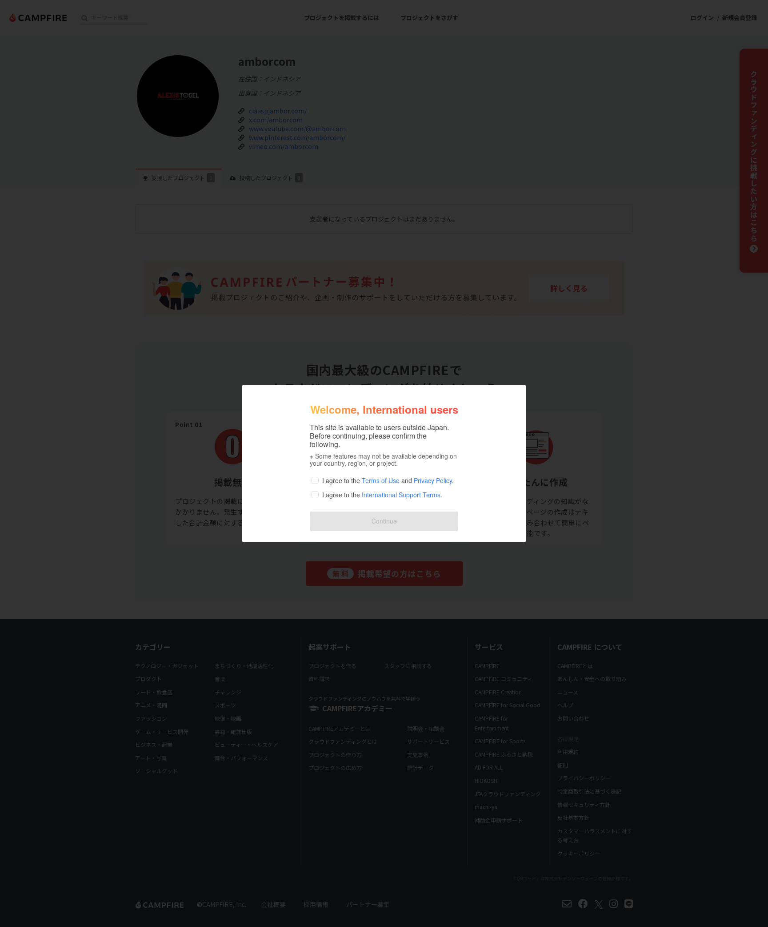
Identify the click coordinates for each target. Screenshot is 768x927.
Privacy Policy (433, 480)
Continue (384, 520)
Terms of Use (381, 480)
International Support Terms (401, 494)
